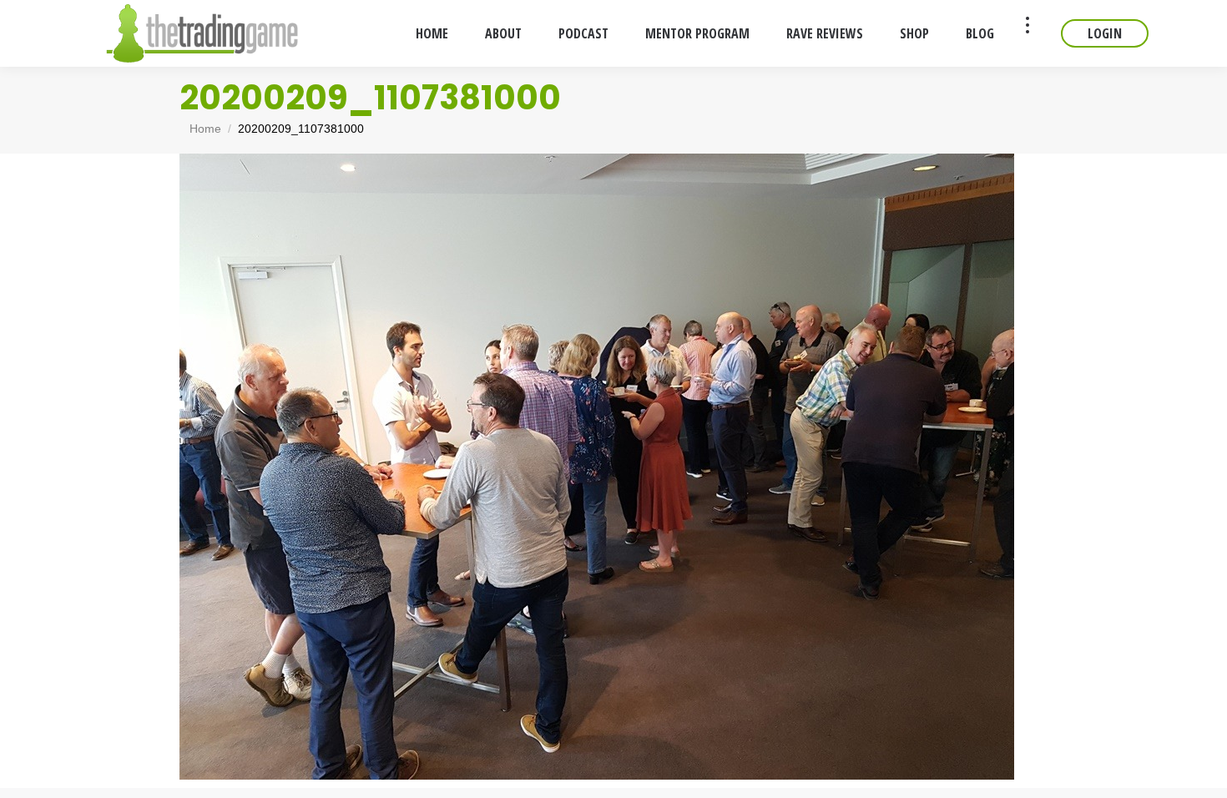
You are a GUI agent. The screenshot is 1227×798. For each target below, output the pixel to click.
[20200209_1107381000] (613, 467)
